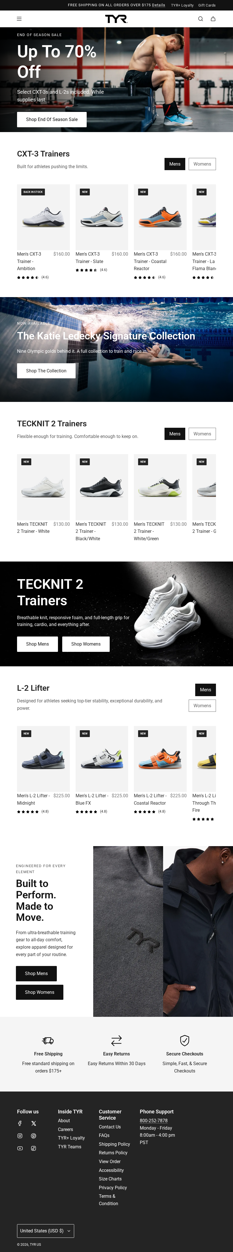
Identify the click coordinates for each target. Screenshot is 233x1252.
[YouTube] (20, 1148)
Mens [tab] (174, 164)
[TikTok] (33, 1148)
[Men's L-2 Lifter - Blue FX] (102, 759)
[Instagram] (20, 1136)
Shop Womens (86, 644)
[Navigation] (19, 18)
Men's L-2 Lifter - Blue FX (92, 799)
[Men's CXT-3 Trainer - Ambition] (43, 217)
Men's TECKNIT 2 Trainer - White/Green (149, 531)
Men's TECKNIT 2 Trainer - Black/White (91, 531)
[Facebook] (20, 1123)
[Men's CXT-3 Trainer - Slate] (102, 217)
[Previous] (23, 232)
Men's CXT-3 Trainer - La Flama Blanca (206, 261)
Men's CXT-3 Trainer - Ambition (29, 261)
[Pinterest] (33, 1136)
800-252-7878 (154, 1120)
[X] (33, 1123)
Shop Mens (37, 644)
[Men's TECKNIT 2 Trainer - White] (43, 487)
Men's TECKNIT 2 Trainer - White (33, 527)
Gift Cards (207, 5)
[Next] (209, 232)
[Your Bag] (213, 18)
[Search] (200, 18)
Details (158, 5)
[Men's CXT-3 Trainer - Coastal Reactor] (160, 217)
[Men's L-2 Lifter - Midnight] (43, 759)
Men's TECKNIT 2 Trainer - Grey (207, 527)
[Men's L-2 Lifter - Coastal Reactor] (160, 759)
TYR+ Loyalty (182, 5)
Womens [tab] (202, 164)
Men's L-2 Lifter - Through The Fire (208, 803)
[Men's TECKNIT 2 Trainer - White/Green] (160, 487)
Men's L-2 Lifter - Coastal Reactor (150, 799)
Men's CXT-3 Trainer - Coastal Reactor (150, 261)
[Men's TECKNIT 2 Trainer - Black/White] (102, 487)
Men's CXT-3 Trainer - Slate (89, 257)
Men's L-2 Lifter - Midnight (33, 799)
